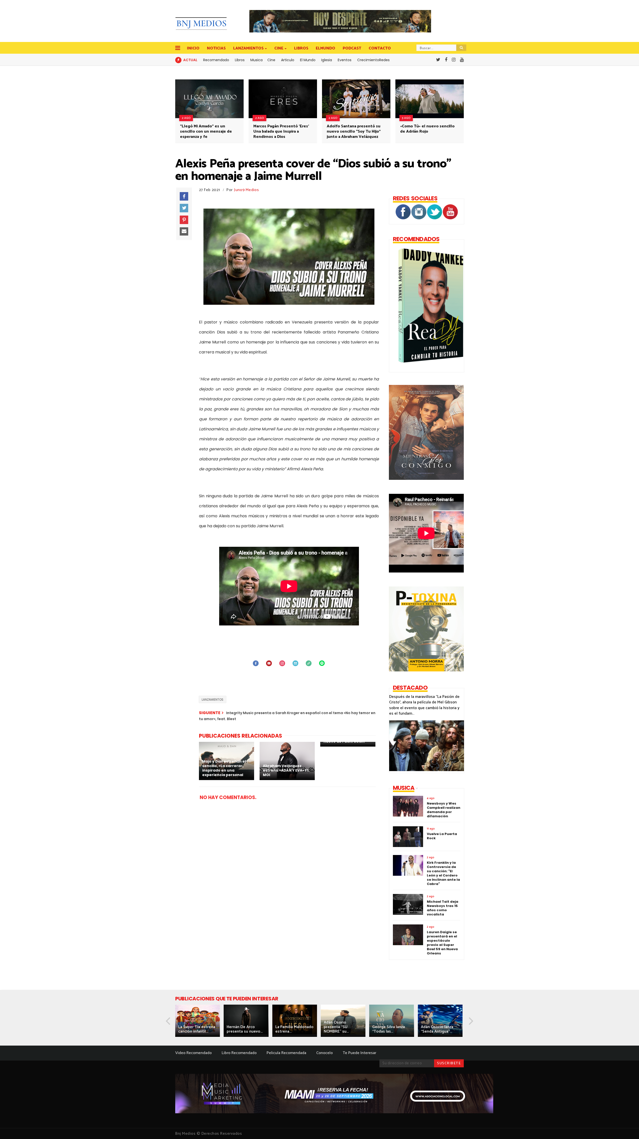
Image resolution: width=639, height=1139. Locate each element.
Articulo (287, 59)
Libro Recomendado (239, 1053)
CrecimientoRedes (373, 59)
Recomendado (216, 59)
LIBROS (301, 48)
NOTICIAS (216, 48)
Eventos (344, 59)
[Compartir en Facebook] (184, 196)
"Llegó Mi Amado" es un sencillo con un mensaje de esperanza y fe (206, 131)
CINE (278, 48)
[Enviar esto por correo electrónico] (184, 231)
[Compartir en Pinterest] (184, 220)
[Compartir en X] (184, 208)
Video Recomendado (193, 1053)
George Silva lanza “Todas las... (388, 1029)
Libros (240, 59)
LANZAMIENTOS (248, 48)
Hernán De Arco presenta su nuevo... (245, 1029)
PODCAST (352, 48)
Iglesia (326, 59)
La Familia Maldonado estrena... (294, 1029)
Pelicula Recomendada (286, 1053)
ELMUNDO (325, 48)
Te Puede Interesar (359, 1053)
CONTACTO (380, 48)
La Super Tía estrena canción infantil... (196, 1029)
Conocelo (324, 1053)
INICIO (193, 48)
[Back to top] (627, 1127)
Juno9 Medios (246, 190)
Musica (256, 59)
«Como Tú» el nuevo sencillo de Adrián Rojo (427, 129)
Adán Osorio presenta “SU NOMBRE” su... (336, 1027)
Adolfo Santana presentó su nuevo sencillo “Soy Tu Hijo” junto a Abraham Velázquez (354, 131)
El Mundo (308, 59)
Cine (271, 59)
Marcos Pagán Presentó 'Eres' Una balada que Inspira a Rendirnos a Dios (281, 131)
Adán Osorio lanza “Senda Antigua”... (437, 1029)
